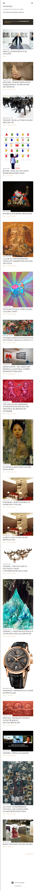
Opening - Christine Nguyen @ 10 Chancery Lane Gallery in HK (18, 632)
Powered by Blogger (19, 882)
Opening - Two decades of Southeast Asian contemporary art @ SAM (15, 568)
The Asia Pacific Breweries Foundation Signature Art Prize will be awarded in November (16, 407)
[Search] (32, 2)
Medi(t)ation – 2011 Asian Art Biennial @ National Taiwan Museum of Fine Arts (16, 369)
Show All (7, 22)
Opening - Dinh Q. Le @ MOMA (16, 753)
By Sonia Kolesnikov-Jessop (13, 12)
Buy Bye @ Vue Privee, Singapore (17, 213)
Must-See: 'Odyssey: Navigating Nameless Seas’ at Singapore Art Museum (17, 84)
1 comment (10, 175)
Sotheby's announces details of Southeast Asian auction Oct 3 (18, 339)
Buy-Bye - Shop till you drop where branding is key (16, 172)
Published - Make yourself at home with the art (16, 503)
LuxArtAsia (7, 6)
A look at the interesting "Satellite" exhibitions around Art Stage (18, 261)
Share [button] (4, 56)
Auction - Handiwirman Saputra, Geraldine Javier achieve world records (15, 809)
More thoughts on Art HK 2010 (17, 844)
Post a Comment (11, 89)
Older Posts (29, 854)
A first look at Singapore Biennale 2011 (15, 538)
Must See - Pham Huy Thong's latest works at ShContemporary (16, 720)
